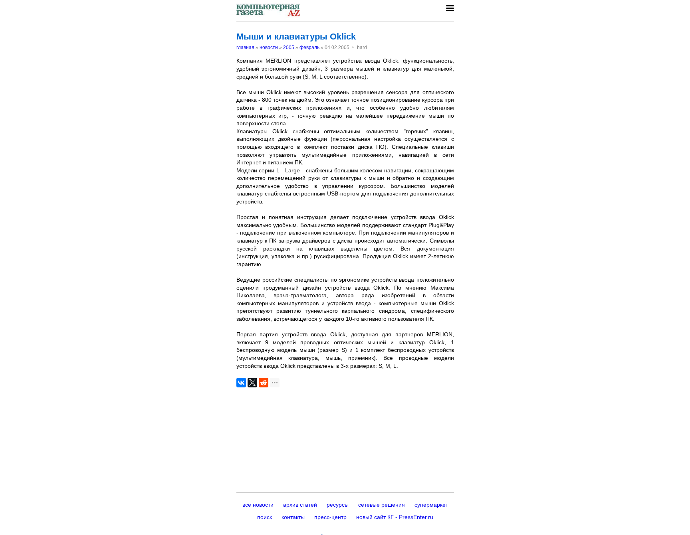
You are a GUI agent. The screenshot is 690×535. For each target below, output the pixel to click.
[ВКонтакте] (241, 382)
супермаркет (431, 504)
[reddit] (263, 382)
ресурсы (338, 504)
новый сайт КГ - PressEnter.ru (394, 517)
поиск (264, 517)
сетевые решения (381, 504)
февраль (309, 47)
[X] (252, 382)
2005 (288, 47)
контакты (293, 517)
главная (245, 47)
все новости (258, 504)
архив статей (300, 504)
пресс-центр (330, 517)
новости (269, 47)
